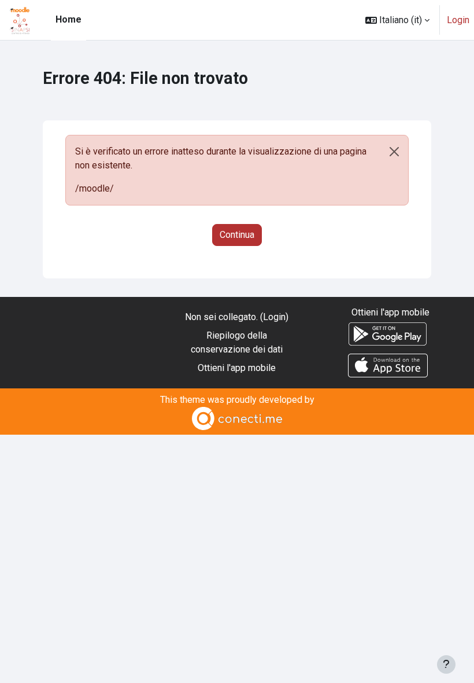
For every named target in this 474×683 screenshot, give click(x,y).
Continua (237, 234)
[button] (397, 20)
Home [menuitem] (68, 19)
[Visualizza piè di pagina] (446, 664)
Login (458, 19)
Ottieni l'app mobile (237, 367)
